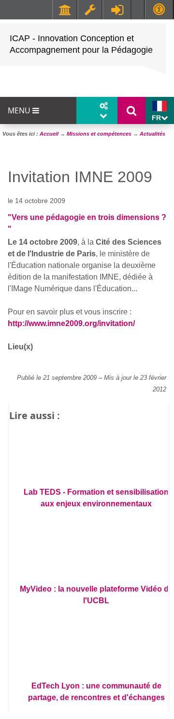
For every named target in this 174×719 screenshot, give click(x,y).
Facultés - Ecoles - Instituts (64, 9)
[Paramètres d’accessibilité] (159, 9)
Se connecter (116, 9)
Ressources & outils (90, 9)
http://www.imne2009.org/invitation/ (71, 323)
